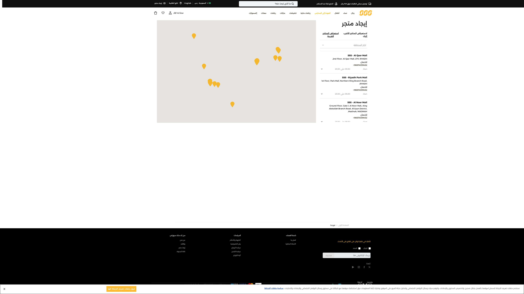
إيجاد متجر (158, 3)
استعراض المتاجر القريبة (331, 35)
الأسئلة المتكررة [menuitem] (291, 244)
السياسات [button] (237, 235)
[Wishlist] (163, 13)
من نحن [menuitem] (182, 240)
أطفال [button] (337, 13)
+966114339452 (360, 65)
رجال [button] (353, 13)
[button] (257, 62)
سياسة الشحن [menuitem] (236, 251)
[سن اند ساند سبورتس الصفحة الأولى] (365, 12)
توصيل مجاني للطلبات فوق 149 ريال (354, 4)
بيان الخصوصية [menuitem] (235, 244)
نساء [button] (345, 13)
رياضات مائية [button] (306, 13)
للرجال (365, 248)
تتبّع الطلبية (173, 3)
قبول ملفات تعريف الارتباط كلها (121, 289)
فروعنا (332, 225)
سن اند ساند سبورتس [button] (177, 235)
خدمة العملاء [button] (291, 235)
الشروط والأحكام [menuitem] (235, 240)
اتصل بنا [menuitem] (293, 240)
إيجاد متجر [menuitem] (182, 248)
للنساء (355, 248)
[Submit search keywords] (295, 4)
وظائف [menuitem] (183, 244)
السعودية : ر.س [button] (201, 3)
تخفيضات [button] (293, 13)
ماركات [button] (282, 13)
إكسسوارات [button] (253, 13)
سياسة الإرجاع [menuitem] (236, 248)
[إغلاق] (4, 289)
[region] (262, 289)
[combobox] (268, 4)
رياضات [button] (273, 13)
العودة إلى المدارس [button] (323, 13)
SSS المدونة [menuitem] (181, 251)
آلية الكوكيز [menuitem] (237, 255)
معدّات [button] (263, 13)
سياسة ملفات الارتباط (273, 288)
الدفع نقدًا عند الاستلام (325, 4)
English (187, 3)
